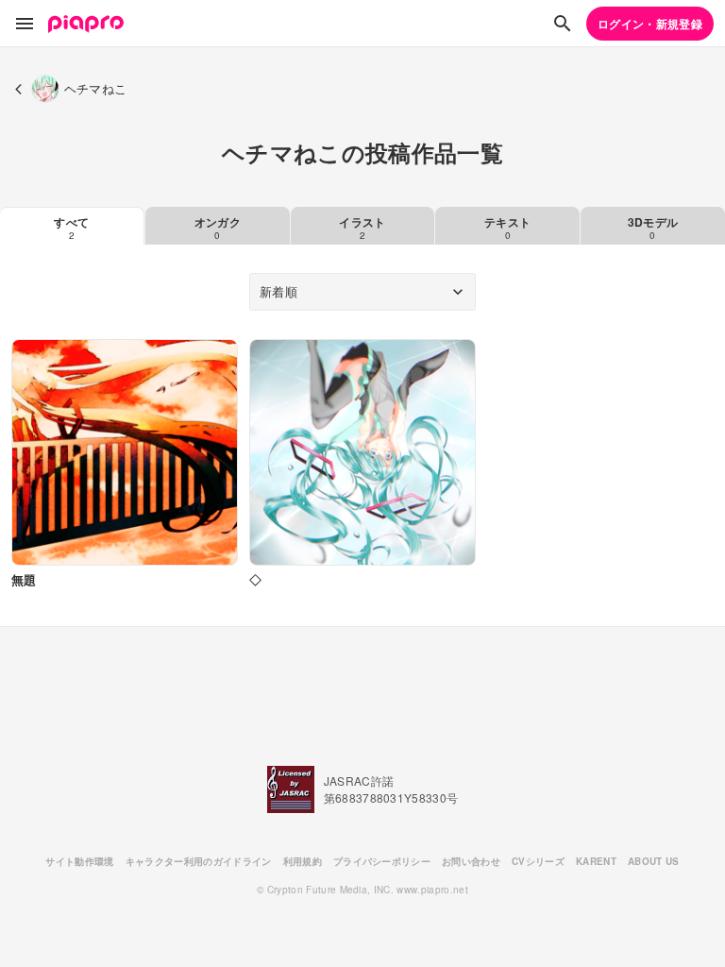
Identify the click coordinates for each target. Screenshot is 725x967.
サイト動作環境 (79, 861)
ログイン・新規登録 (650, 23)
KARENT (596, 861)
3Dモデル (653, 227)
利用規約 (302, 861)
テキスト (507, 227)
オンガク (217, 227)
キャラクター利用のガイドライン (199, 861)
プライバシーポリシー (381, 861)
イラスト (362, 227)
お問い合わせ (471, 861)
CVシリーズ (538, 861)
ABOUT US (654, 861)
